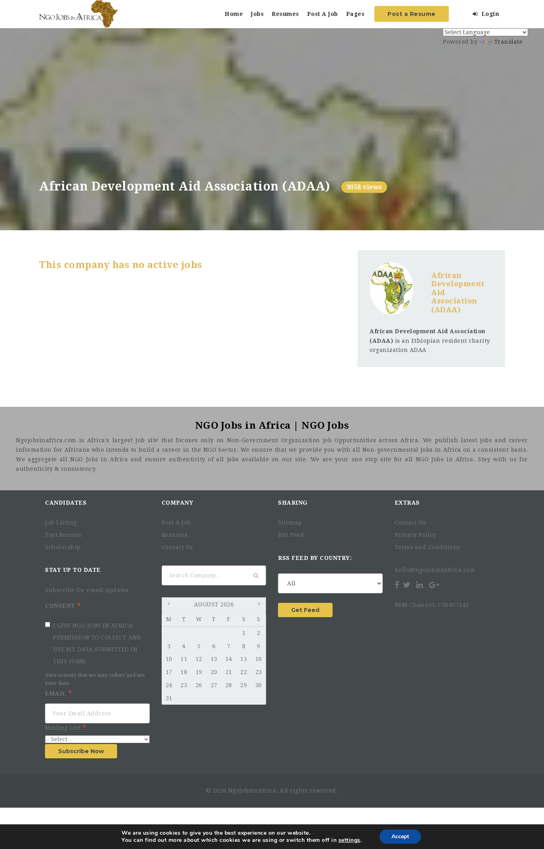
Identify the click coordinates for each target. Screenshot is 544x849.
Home (234, 14)
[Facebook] (398, 585)
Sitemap (290, 522)
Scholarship (63, 547)
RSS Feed (291, 535)
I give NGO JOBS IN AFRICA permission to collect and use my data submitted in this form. (97, 643)
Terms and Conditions (427, 547)
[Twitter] (407, 585)
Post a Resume (411, 13)
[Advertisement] (272, 119)
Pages (355, 14)
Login (489, 14)
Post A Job (322, 14)
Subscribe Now (81, 751)
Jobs (257, 14)
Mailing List (63, 728)
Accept (400, 836)
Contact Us (177, 547)
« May (170, 605)
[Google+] (434, 585)
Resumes (285, 14)
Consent (61, 605)
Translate (508, 42)
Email (56, 693)
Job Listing (61, 522)
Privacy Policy (415, 535)
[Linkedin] (420, 585)
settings (349, 840)
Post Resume (63, 535)
